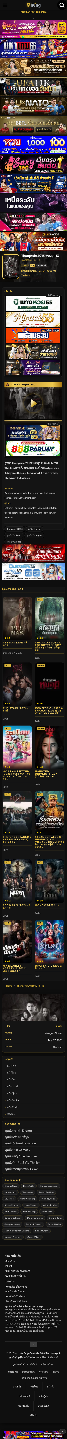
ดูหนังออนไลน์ (19, 1364)
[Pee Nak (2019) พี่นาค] (17, 618)
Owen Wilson (33, 1237)
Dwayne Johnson (12, 1218)
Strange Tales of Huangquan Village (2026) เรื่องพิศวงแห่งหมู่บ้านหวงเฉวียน (49, 842)
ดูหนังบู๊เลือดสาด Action (20, 1143)
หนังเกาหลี (13, 1086)
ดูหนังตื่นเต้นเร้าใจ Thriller (22, 1162)
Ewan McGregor (34, 1224)
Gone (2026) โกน (47, 905)
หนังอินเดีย (13, 1100)
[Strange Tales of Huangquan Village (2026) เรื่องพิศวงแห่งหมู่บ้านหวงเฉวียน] (49, 813)
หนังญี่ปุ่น (12, 1093)
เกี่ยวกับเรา (10, 1261)
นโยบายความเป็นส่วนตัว (17, 1270)
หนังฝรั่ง (11, 1065)
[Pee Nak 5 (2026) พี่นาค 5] (17, 881)
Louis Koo (9, 1198)
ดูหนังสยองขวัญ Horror (33, 270)
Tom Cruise (47, 1211)
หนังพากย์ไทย (47, 1364)
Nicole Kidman (11, 1205)
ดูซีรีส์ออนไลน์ (28, 1372)
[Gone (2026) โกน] (49, 881)
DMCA (8, 1266)
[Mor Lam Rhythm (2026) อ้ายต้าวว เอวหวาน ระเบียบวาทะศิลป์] (17, 747)
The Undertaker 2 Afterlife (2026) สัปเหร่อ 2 (17, 839)
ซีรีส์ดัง (11, 1114)
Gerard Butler (55, 1218)
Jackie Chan (10, 1192)
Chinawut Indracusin (44, 493)
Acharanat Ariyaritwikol (17, 493)
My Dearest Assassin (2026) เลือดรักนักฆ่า (15, 968)
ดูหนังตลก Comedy (17, 1149)
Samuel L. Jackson (49, 1186)
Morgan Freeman (12, 1237)
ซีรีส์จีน (56, 1372)
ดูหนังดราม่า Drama (18, 1130)
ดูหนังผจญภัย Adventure (21, 1156)
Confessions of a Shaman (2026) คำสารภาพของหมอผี (49, 711)
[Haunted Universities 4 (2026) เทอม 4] (49, 747)
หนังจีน (11, 1079)
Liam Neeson (31, 1205)
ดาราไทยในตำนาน (15, 1291)
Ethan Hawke (54, 1224)
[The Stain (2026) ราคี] (17, 684)
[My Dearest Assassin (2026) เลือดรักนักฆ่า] (17, 942)
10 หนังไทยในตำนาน (16, 1286)
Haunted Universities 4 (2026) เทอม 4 (46, 774)
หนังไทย (11, 1072)
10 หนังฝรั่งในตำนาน (15, 1296)
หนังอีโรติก (13, 1107)
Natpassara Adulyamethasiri (20, 497)
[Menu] (5, 5)
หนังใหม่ (33, 1364)
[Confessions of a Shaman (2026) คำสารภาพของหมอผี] (49, 684)
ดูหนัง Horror (34, 529)
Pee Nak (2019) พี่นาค (15, 644)
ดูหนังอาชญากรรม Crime (21, 1169)
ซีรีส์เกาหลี (43, 1372)
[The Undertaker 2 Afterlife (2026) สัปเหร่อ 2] (17, 813)
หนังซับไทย (13, 1372)
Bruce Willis (28, 1186)
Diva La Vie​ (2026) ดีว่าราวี (48, 967)
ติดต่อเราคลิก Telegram (33, 11)
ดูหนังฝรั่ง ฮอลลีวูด (17, 1137)
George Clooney (12, 1224)
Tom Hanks (27, 1192)
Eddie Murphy (41, 1230)
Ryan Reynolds (48, 1198)
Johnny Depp (29, 1211)
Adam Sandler (50, 1205)
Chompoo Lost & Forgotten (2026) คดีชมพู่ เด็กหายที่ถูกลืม (49, 646)
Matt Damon (10, 1211)
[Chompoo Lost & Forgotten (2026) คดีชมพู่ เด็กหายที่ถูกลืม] (49, 618)
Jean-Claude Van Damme (16, 1230)
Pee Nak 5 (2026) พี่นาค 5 (16, 906)
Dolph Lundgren (35, 1218)
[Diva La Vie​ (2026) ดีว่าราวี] (49, 942)
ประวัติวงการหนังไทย (16, 1301)
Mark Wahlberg (27, 1198)
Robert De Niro (46, 1192)
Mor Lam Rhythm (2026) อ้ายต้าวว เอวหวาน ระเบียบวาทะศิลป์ (16, 775)
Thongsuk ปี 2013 (15, 529)
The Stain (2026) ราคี (15, 709)
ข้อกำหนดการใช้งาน (15, 1275)
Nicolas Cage (10, 1186)
